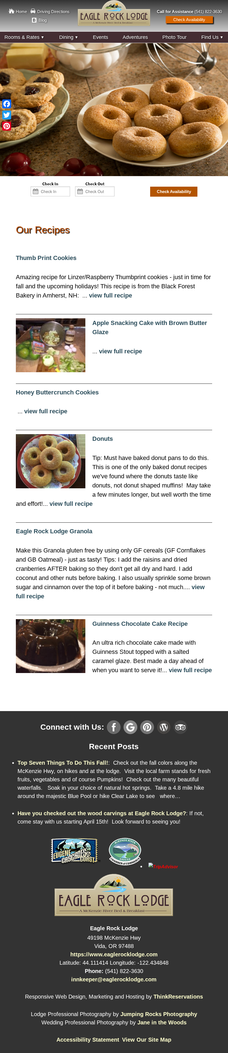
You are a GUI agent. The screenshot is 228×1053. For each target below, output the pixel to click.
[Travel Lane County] (75, 866)
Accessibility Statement (87, 1040)
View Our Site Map (146, 1040)
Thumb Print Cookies (46, 257)
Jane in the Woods (162, 1022)
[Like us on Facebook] (114, 727)
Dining (66, 37)
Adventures (135, 37)
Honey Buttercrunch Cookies (57, 392)
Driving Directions (53, 11)
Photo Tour (174, 37)
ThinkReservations (178, 997)
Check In (50, 183)
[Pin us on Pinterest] (147, 727)
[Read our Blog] (164, 727)
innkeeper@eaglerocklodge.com (114, 979)
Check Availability (189, 19)
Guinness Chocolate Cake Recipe (140, 623)
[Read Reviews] (180, 727)
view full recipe (110, 295)
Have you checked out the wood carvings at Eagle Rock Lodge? (102, 813)
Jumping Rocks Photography (158, 1014)
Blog (43, 20)
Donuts (102, 438)
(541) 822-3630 (208, 11)
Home (21, 11)
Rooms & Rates (21, 37)
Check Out (95, 183)
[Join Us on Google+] (130, 727)
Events (100, 37)
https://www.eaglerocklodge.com (114, 954)
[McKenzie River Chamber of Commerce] (125, 866)
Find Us (210, 37)
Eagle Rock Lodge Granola (54, 531)
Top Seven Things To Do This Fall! (63, 762)
